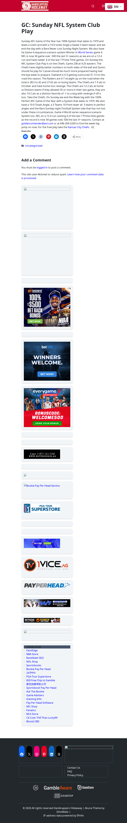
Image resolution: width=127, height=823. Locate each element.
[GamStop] (63, 797)
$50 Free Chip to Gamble (40, 680)
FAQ (69, 771)
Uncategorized (33, 145)
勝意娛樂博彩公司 (36, 684)
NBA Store (32, 654)
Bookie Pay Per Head (38, 669)
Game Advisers (35, 695)
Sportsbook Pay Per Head (41, 687)
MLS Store (32, 714)
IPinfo (80, 815)
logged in (42, 167)
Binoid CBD (32, 721)
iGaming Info (34, 699)
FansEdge (32, 650)
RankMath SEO (35, 658)
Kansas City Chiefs (78, 127)
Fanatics (31, 710)
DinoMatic (63, 811)
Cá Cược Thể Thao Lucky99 (41, 717)
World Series (85, 52)
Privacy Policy (75, 775)
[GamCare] (86, 789)
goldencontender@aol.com (37, 123)
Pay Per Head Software (39, 702)
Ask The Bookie (35, 691)
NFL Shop (31, 706)
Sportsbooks (33, 665)
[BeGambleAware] (58, 789)
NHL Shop (32, 661)
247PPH (30, 673)
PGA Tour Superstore (38, 676)
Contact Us (73, 767)
